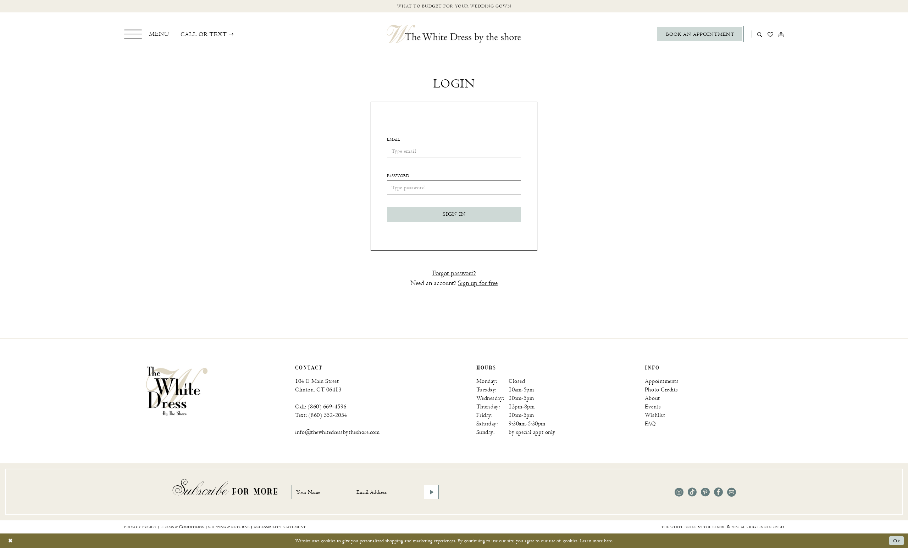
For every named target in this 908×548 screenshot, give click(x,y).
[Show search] (760, 34)
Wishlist (655, 415)
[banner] (176, 390)
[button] (146, 34)
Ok (896, 541)
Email (393, 139)
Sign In (454, 214)
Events (653, 406)
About (652, 398)
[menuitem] (146, 34)
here (608, 541)
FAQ (650, 423)
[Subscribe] (431, 492)
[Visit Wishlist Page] (770, 34)
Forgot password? (454, 273)
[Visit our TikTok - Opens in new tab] (692, 492)
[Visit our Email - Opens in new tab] (731, 492)
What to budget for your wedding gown (454, 6)
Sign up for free (478, 283)
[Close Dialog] (10, 541)
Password (398, 176)
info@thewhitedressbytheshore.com (337, 432)
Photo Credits (661, 389)
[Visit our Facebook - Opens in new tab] (718, 492)
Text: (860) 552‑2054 (321, 415)
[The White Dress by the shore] (454, 34)
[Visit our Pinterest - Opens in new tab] (705, 492)
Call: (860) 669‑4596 (321, 406)
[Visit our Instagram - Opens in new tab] (679, 492)
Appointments (662, 381)
